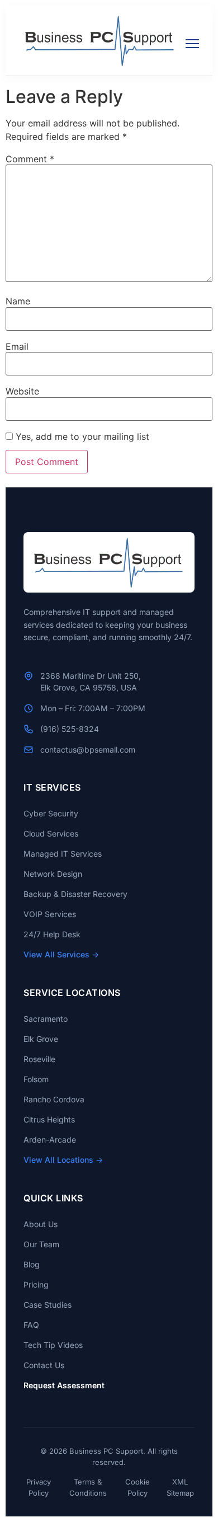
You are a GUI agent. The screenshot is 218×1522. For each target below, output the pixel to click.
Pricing (36, 1284)
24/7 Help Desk (51, 934)
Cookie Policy (137, 1487)
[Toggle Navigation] (186, 40)
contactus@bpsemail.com (87, 749)
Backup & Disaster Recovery (75, 894)
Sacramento (45, 1018)
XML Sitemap (180, 1487)
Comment (30, 158)
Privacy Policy (38, 1487)
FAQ (31, 1325)
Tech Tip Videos (53, 1345)
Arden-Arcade (49, 1139)
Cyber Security (50, 813)
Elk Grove (40, 1039)
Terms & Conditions (88, 1487)
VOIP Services (49, 914)
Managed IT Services (62, 853)
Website (22, 391)
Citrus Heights (49, 1119)
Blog (31, 1264)
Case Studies (47, 1304)
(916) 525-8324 (69, 729)
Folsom (36, 1079)
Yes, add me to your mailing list (81, 436)
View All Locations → (63, 1159)
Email (17, 346)
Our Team (41, 1244)
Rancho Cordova (53, 1099)
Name (18, 301)
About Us (40, 1224)
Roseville (39, 1059)
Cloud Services (50, 833)
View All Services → (61, 954)
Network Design (52, 874)
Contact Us (43, 1365)
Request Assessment (64, 1385)
